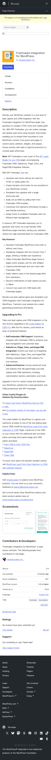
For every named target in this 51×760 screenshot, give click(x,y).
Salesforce (8, 448)
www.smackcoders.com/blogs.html (17, 499)
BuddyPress (8, 716)
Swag (30, 696)
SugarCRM (8, 451)
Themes (30, 667)
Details (8, 76)
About (5, 662)
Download (8, 67)
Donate (31, 692)
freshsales (33, 600)
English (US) (44, 595)
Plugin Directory (8, 11)
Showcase (31, 662)
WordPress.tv (9, 696)
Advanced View (9, 612)
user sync (44, 605)
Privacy (5, 675)
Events (30, 687)
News (4, 667)
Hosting (5, 671)
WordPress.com (10, 704)
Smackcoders (13, 480)
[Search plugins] (27, 27)
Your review (7, 630)
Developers (7, 692)
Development (10, 95)
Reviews (8, 82)
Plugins (30, 671)
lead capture (43, 600)
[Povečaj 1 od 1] (45, 514)
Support (8, 101)
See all (46, 630)
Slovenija (12, 727)
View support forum (10, 648)
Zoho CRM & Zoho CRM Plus (17, 444)
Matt (5, 708)
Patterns (30, 675)
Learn (4, 683)
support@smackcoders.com (26, 487)
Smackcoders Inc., (27, 60)
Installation (9, 88)
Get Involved (32, 683)
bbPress (7, 712)
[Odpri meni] (47, 3)
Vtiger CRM (9, 455)
